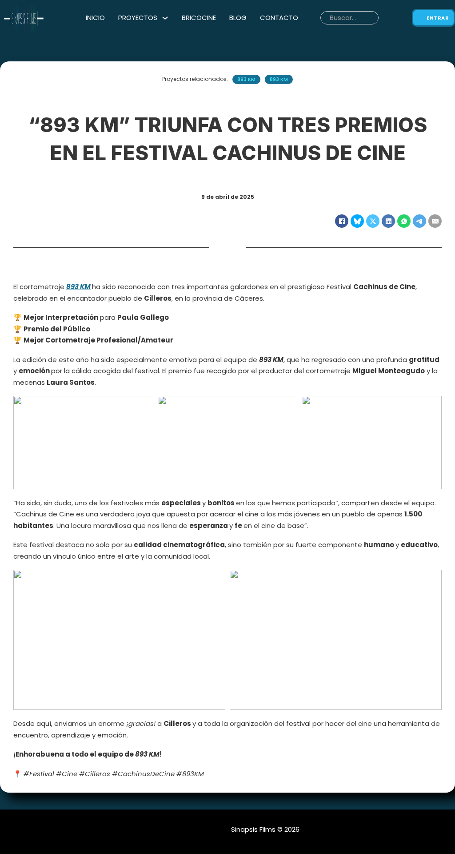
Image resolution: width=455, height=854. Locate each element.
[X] (372, 221)
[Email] (435, 221)
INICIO (95, 17)
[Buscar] (384, 17)
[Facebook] (341, 221)
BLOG (238, 17)
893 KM (78, 286)
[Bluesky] (357, 221)
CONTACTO (279, 17)
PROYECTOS (137, 17)
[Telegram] (419, 221)
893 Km (246, 79)
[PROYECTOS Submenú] (165, 18)
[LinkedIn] (388, 221)
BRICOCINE (199, 17)
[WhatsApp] (404, 221)
